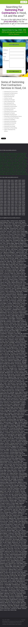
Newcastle (2, 156)
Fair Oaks (23, 156)
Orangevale (19, 154)
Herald (16, 165)
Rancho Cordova (22, 165)
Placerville (6, 153)
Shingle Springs (15, 172)
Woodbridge (13, 154)
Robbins (19, 174)
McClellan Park (3, 174)
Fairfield (4, 162)
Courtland (11, 168)
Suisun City (8, 157)
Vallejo (17, 166)
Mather (25, 160)
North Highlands (23, 172)
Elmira (26, 163)
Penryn (6, 168)
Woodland (10, 163)
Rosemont (19, 169)
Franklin (24, 153)
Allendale (11, 169)
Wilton (17, 160)
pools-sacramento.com (15, 619)
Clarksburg (19, 153)
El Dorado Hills (16, 163)
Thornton (22, 163)
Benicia (1, 159)
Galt (1, 162)
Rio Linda (9, 172)
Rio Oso (13, 157)
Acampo (18, 157)
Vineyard (20, 162)
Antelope (15, 162)
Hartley (1, 172)
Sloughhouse (10, 162)
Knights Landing (4, 165)
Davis (21, 157)
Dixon (1, 154)
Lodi (3, 168)
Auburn (15, 171)
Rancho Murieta (3, 160)
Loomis (21, 166)
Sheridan (2, 171)
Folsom (15, 174)
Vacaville (25, 157)
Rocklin (24, 154)
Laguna (15, 169)
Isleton (21, 160)
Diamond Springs (13, 153)
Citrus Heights (7, 159)
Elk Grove (21, 168)
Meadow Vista (3, 166)
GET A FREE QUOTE (14, 71)
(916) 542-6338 (10, 22)
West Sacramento (12, 156)
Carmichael (5, 169)
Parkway (5, 163)
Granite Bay (2, 157)
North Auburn (6, 154)
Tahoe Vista (10, 174)
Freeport (24, 169)
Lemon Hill (13, 159)
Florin (17, 159)
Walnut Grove (11, 165)
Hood (5, 172)
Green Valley (10, 166)
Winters (19, 156)
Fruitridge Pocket (9, 171)
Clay (14, 166)
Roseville (10, 160)
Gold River (21, 159)
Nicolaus (23, 171)
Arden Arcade (24, 174)
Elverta (1, 153)
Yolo (6, 156)
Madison (19, 171)
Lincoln (14, 160)
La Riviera (16, 168)
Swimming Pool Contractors (12, 11)
